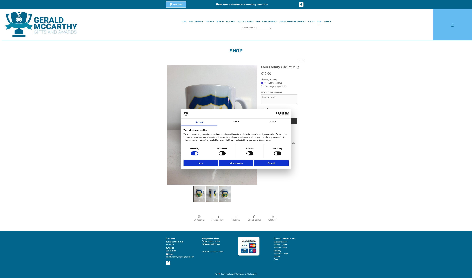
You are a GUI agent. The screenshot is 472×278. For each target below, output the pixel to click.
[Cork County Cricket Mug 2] (225, 194)
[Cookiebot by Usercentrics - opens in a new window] (278, 114)
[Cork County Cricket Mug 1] (212, 194)
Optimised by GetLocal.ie (246, 274)
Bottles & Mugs (195, 21)
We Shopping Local (224, 274)
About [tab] (273, 122)
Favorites (236, 220)
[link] (196, 21)
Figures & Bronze (269, 21)
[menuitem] (299, 60)
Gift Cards (273, 220)
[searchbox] (256, 28)
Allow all (271, 163)
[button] (176, 4)
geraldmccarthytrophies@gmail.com (180, 257)
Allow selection (236, 163)
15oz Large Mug (275, 86)
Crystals (230, 21)
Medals (220, 21)
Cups (258, 21)
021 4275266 (171, 251)
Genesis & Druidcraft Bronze (292, 21)
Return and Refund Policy (213, 252)
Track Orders (218, 220)
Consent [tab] (199, 122)
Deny (201, 163)
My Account (199, 220)
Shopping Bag (254, 220)
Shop (319, 21)
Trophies (209, 21)
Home (184, 21)
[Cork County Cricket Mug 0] (199, 194)
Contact (327, 21)
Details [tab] (236, 122)
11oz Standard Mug (273, 82)
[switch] (222, 153)
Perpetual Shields (245, 21)
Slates (310, 21)
